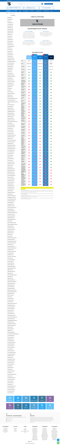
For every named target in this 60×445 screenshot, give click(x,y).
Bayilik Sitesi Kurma (35, 437)
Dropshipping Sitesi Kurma (35, 439)
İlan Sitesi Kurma (45, 428)
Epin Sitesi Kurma (54, 438)
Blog (25, 428)
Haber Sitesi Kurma (44, 429)
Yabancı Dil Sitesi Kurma (12, 13)
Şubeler (15, 429)
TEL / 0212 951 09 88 (46, 7)
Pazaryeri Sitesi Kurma (34, 438)
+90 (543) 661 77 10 (9, 421)
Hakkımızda (15, 428)
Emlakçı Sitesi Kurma (35, 429)
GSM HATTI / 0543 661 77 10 (15, 7)
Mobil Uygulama (54, 439)
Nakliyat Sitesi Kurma (44, 439)
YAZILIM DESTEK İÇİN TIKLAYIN (48, 3)
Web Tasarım (5, 429)
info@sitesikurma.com (30, 7)
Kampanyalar (25, 429)
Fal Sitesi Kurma (54, 429)
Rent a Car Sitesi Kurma (44, 437)
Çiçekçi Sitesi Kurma (35, 428)
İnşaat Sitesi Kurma (54, 428)
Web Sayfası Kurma (5, 428)
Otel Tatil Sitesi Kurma (44, 438)
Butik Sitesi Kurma (54, 437)
